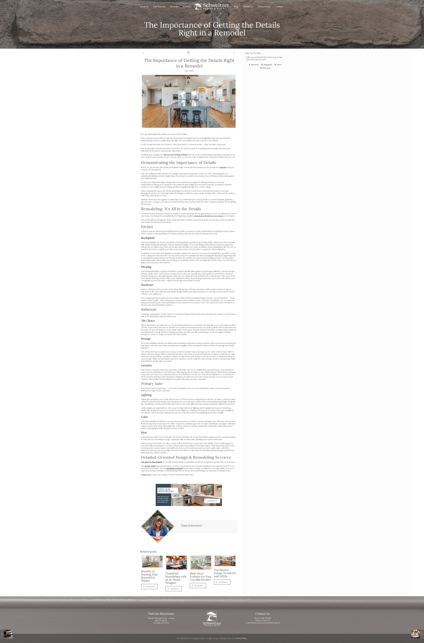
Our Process (159, 6)
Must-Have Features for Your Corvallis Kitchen (200, 576)
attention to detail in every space (208, 216)
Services (174, 6)
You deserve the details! (151, 462)
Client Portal (264, 6)
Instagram (267, 65)
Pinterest (266, 68)
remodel (222, 167)
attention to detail (174, 468)
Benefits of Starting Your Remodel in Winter (149, 576)
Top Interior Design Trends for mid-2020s (225, 573)
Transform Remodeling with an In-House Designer (175, 578)
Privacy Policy (241, 638)
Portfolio (187, 6)
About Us (144, 6)
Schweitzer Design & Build (175, 155)
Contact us (145, 475)
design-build (150, 466)
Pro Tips (189, 71)
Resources (248, 6)
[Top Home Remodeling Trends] (6, 634)
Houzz (279, 65)
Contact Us (265, 620)
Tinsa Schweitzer (191, 525)
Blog (236, 6)
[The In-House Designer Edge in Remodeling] (417, 634)
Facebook (255, 65)
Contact (279, 6)
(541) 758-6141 (266, 618)
